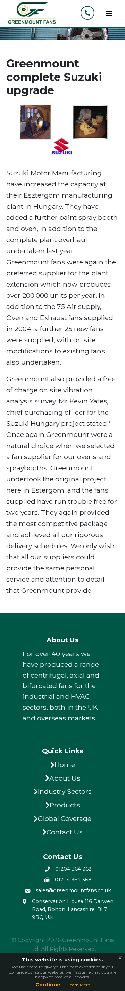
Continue (47, 985)
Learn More (78, 985)
